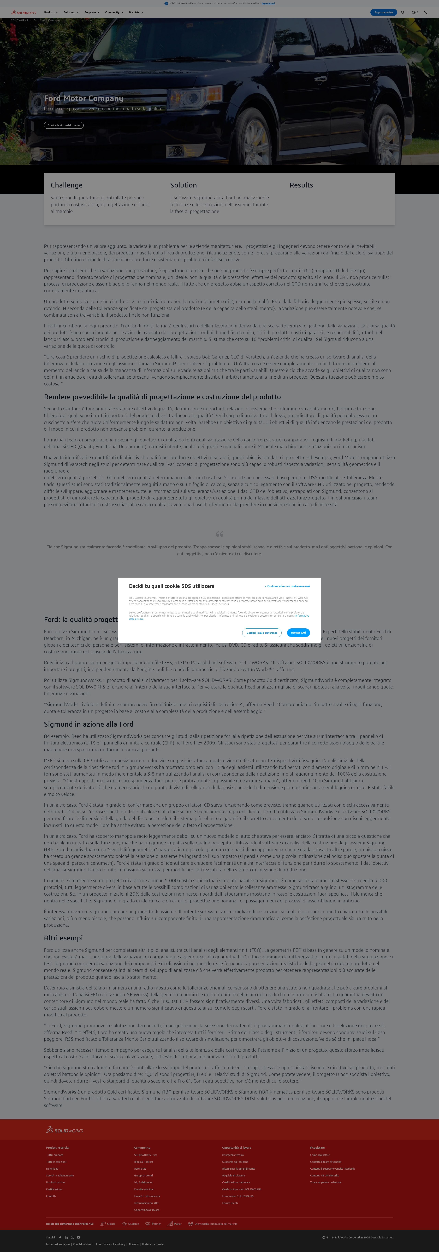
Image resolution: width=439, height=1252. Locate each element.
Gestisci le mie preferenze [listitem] (262, 632)
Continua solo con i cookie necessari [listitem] (288, 586)
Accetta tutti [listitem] (298, 632)
